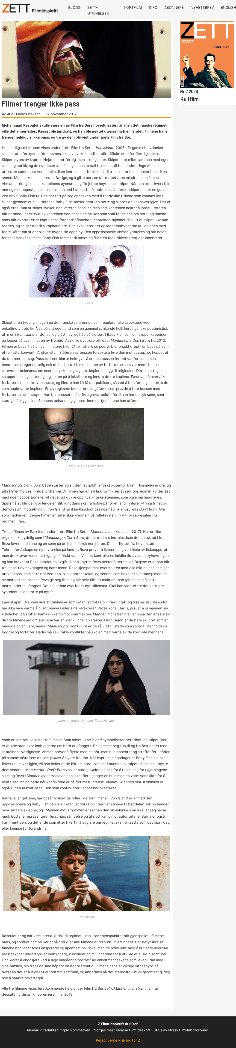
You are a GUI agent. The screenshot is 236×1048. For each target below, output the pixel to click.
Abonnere (174, 7)
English (228, 7)
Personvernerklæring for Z (118, 1040)
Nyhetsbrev (202, 7)
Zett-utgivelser (98, 10)
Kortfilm (133, 7)
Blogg (74, 7)
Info (153, 7)
